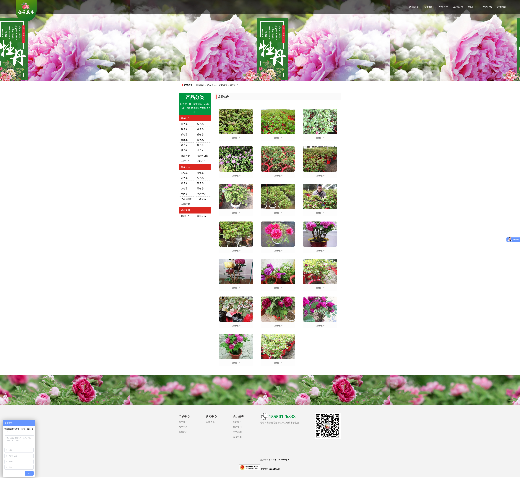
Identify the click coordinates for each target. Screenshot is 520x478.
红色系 (184, 129)
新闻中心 (473, 7)
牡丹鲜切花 (202, 155)
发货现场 (487, 7)
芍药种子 (201, 194)
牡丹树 (184, 150)
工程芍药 (201, 199)
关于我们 (429, 7)
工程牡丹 (185, 161)
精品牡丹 (185, 118)
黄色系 (184, 134)
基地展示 (458, 7)
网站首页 (414, 7)
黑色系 (200, 145)
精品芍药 (185, 167)
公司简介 (237, 422)
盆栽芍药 (201, 216)
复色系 (200, 124)
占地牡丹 (201, 161)
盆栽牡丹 (234, 85)
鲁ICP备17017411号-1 (279, 459)
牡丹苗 (200, 150)
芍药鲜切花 (186, 199)
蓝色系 (200, 134)
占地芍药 (185, 204)
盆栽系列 (223, 85)
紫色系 (184, 145)
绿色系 (200, 140)
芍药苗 (184, 194)
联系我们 (502, 7)
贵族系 (184, 140)
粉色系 (200, 129)
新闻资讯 (210, 422)
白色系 (184, 124)
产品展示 (443, 7)
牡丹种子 (185, 155)
